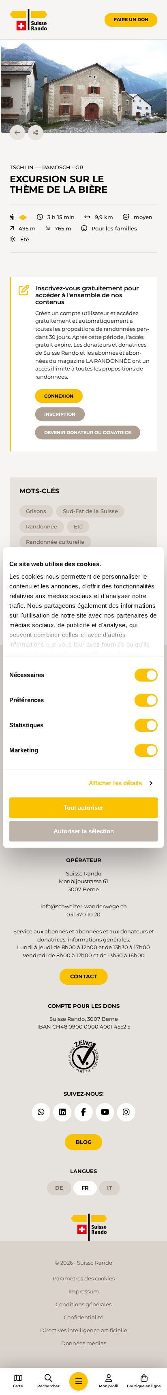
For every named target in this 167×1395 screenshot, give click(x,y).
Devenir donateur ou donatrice (87, 432)
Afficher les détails (115, 782)
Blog (84, 1142)
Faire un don (131, 19)
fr (85, 1187)
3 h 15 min (61, 217)
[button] (84, 86)
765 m (63, 229)
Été (24, 239)
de (59, 1187)
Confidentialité (83, 1317)
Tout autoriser (83, 807)
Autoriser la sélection (84, 831)
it (109, 1187)
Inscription (59, 414)
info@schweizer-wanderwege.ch (84, 906)
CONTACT (83, 976)
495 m (27, 229)
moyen (143, 217)
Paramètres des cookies (84, 1278)
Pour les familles (114, 229)
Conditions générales (83, 1304)
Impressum (84, 1291)
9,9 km (104, 217)
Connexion (58, 396)
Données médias (83, 1343)
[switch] (146, 700)
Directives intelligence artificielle (83, 1330)
